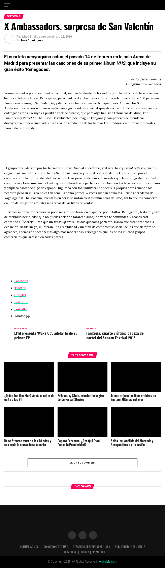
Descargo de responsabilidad (91, 546)
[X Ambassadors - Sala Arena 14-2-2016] (82, 258)
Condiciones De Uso (55, 546)
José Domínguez (31, 40)
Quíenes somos (29, 546)
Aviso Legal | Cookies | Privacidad (84, 552)
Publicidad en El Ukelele (130, 546)
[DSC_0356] (82, 146)
